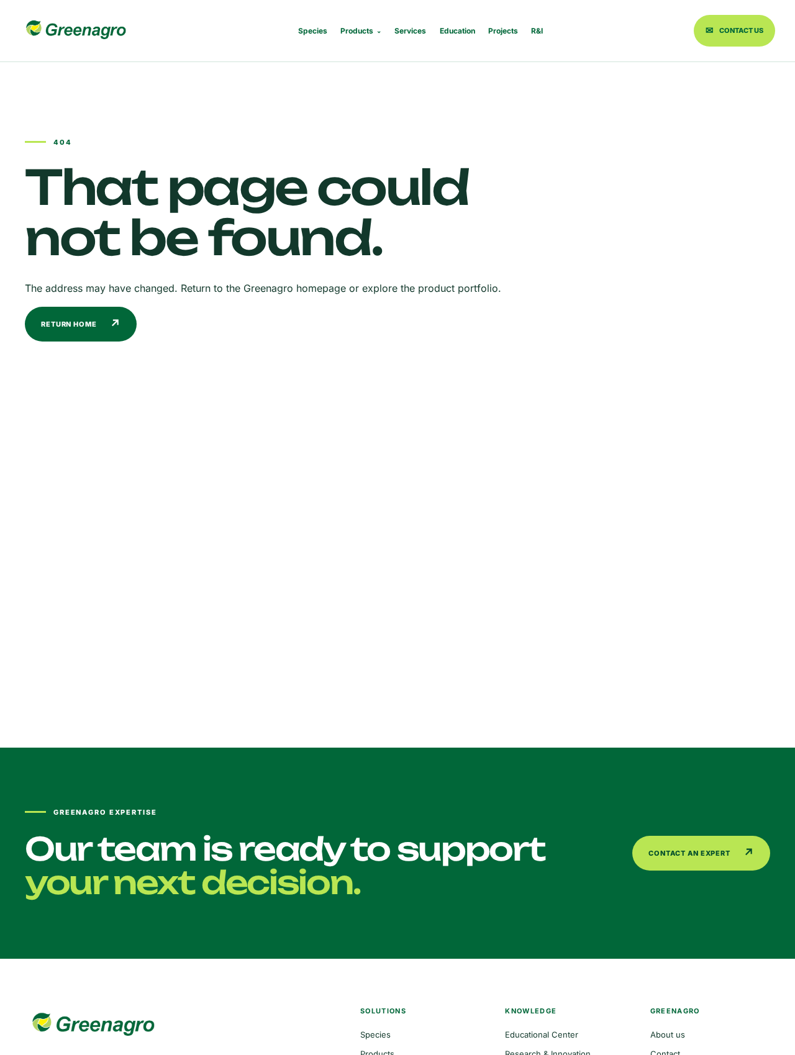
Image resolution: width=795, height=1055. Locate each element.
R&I (537, 30)
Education (457, 30)
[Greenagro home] (76, 31)
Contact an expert (701, 852)
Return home (81, 323)
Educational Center (541, 1034)
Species (312, 30)
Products (360, 30)
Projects (503, 30)
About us (667, 1034)
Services (410, 30)
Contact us (734, 30)
